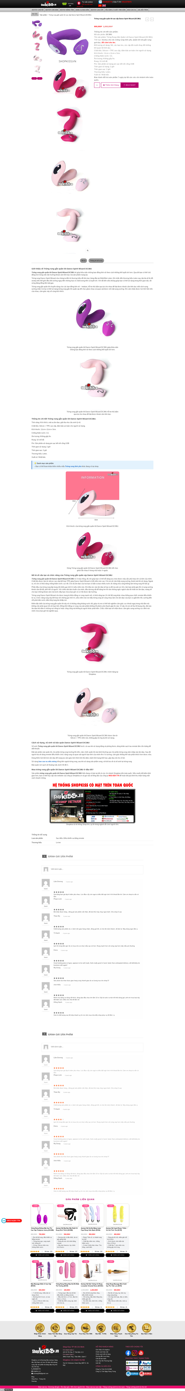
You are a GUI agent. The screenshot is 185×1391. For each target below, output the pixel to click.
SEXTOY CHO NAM (51, 10)
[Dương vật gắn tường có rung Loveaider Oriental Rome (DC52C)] (92, 1271)
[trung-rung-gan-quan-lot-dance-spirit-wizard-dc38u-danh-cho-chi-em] (36, 58)
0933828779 (107, 2)
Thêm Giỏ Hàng (112, 85)
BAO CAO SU (131, 10)
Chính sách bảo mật (102, 1352)
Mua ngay (130, 85)
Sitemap (34, 1381)
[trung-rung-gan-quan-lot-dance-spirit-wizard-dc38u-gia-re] (36, 34)
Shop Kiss (34, 1379)
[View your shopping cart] (64, 4)
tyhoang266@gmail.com (40, 1373)
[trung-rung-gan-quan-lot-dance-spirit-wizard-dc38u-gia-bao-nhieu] (36, 69)
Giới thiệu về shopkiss (103, 1349)
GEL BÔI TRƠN (143, 10)
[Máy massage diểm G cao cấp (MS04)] (42, 1271)
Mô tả (83, 260)
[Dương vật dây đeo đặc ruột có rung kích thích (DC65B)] (67, 1215)
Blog (32, 1377)
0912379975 (126, 2)
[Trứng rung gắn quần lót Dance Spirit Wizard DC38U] (36, 23)
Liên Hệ (98, 1363)
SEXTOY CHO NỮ (38, 10)
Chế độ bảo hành (101, 1358)
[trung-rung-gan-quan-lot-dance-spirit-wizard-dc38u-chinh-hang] (36, 46)
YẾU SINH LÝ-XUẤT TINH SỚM (115, 10)
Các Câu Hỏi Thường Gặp (104, 1361)
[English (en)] (104, 5)
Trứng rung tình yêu (73, 466)
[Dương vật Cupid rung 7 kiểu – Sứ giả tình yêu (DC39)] (117, 1215)
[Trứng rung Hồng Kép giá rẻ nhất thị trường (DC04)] (67, 1271)
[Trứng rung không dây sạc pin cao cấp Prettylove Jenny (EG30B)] (42, 1215)
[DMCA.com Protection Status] (6, 1389)
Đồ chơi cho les (108, 42)
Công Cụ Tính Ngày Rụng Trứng (106, 1371)
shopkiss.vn (37, 1371)
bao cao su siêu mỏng (48, 761)
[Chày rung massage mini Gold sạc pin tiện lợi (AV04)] (117, 1271)
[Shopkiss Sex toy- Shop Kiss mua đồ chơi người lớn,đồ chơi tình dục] (49, 4)
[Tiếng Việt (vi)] (100, 5)
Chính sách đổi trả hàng (103, 1354)
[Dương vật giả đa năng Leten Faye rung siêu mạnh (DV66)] (92, 1215)
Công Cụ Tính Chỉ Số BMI (104, 1369)
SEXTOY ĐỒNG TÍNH (67, 10)
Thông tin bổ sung (96, 260)
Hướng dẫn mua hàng (102, 1356)
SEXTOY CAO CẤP (97, 10)
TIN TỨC (34, 14)
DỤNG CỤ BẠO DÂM (82, 10)
